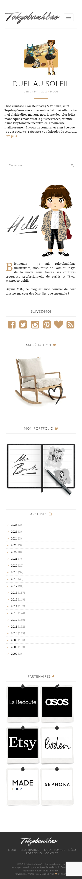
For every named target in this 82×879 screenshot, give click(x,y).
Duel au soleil (41, 84)
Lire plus (11, 136)
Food (47, 850)
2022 (14, 552)
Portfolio (34, 853)
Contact (51, 853)
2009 (14, 640)
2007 (14, 653)
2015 (14, 599)
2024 (14, 538)
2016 (14, 592)
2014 (14, 606)
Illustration (29, 850)
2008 (14, 647)
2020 (14, 565)
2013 (14, 613)
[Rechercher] (72, 165)
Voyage (59, 850)
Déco (72, 850)
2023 (14, 545)
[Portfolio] (41, 467)
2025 (14, 531)
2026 (14, 525)
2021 (14, 558)
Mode (54, 91)
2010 (14, 633)
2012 (14, 620)
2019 (14, 572)
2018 (14, 579)
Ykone (64, 874)
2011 (14, 626)
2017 (14, 586)
